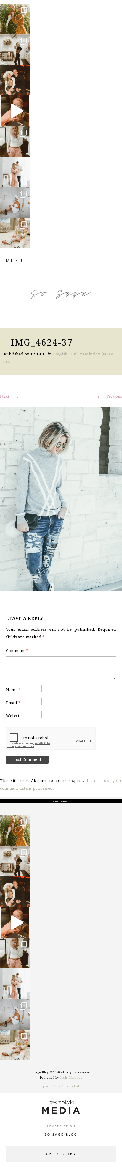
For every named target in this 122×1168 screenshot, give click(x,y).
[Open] (15, 19)
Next (10, 396)
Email (13, 703)
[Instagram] (24, 27)
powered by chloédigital (61, 1086)
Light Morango (71, 1077)
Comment (17, 650)
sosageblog (14, 9)
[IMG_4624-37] (61, 498)
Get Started (61, 1154)
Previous (109, 396)
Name (13, 689)
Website (14, 716)
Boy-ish (60, 354)
